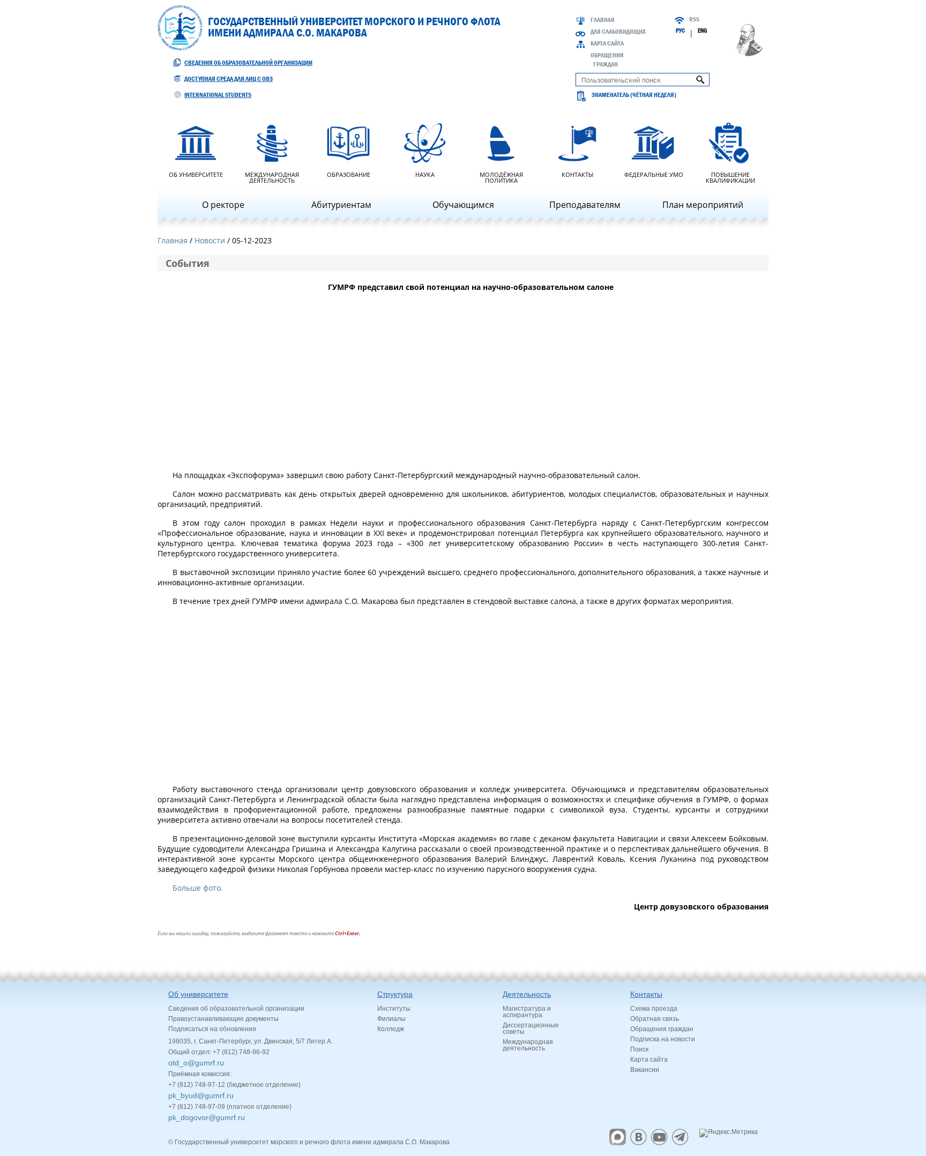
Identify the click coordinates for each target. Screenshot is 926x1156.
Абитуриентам (341, 205)
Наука (425, 173)
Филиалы (391, 1019)
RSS (694, 19)
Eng (702, 30)
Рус (680, 30)
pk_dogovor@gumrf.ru (206, 1117)
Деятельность (527, 994)
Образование (348, 173)
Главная (603, 20)
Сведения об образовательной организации (248, 62)
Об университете (196, 173)
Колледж (390, 1029)
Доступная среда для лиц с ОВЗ (228, 79)
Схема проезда (653, 1008)
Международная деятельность (272, 176)
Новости (210, 240)
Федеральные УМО (653, 173)
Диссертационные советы (531, 1028)
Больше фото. (198, 888)
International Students (217, 95)
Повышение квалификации (730, 176)
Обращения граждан (661, 1029)
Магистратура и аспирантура (527, 1012)
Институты (393, 1008)
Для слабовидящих (618, 31)
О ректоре (223, 205)
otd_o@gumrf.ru (196, 1062)
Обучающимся (463, 205)
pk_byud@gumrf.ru (201, 1095)
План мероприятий (702, 205)
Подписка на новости (662, 1039)
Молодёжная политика (501, 176)
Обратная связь (654, 1019)
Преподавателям (585, 205)
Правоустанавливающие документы (223, 1019)
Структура (395, 994)
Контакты (577, 173)
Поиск (639, 1049)
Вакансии (644, 1069)
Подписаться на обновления (212, 1029)
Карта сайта (607, 43)
